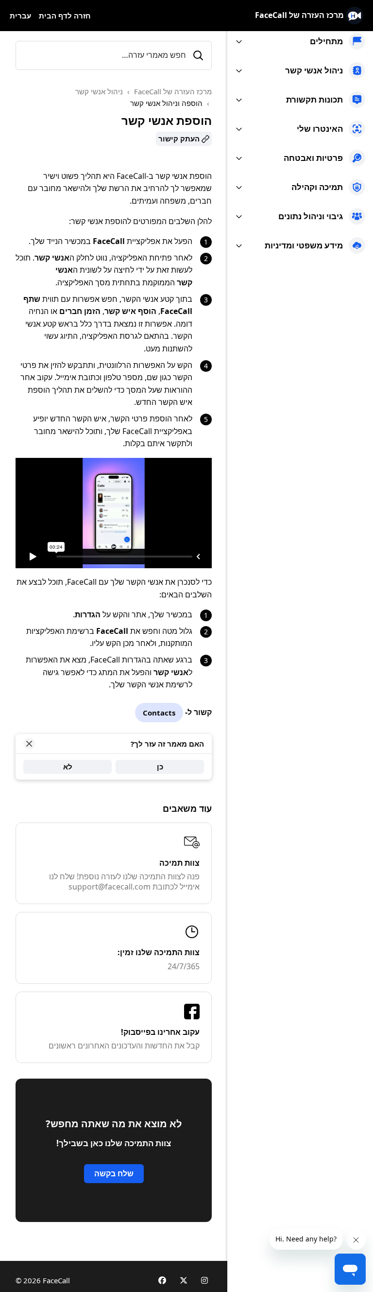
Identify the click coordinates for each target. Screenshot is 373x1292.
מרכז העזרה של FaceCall (173, 91)
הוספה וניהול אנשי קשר (166, 103)
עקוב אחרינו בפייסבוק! (160, 1032)
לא (67, 766)
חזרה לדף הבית (65, 15)
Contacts (159, 712)
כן (160, 766)
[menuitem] (300, 41)
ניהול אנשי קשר (99, 91)
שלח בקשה (114, 1173)
